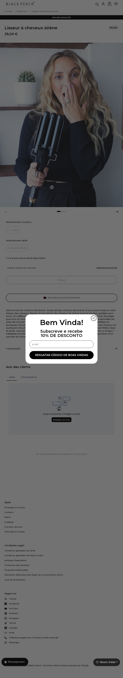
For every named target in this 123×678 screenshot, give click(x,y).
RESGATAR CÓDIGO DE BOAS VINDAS (61, 355)
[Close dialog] (93, 318)
